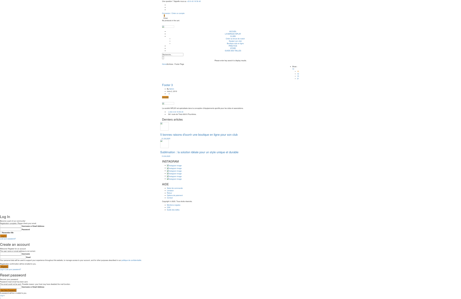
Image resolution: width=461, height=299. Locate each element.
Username (26, 254)
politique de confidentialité (131, 260)
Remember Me (8, 232)
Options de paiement (175, 195)
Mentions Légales (173, 205)
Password (26, 229)
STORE (233, 48)
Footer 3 (167, 85)
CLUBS (233, 36)
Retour (169, 193)
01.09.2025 (166, 138)
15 (298, 76)
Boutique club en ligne (235, 43)
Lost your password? (8, 238)
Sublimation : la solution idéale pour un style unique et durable (199, 152)
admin (171, 89)
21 (298, 78)
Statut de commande (175, 188)
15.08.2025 (166, 156)
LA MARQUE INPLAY (233, 34)
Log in (2, 269)
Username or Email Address (33, 226)
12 (298, 73)
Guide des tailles (173, 210)
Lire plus (165, 97)
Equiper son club (235, 41)
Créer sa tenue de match (235, 38)
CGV (168, 207)
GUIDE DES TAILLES (233, 50)
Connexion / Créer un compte (173, 13)
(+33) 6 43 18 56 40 (175, 112)
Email (28, 257)
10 (298, 71)
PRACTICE (233, 46)
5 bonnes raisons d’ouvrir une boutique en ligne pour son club (199, 134)
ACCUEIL (233, 31)
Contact (170, 197)
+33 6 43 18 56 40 (194, 1)
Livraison (170, 190)
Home (164, 64)
